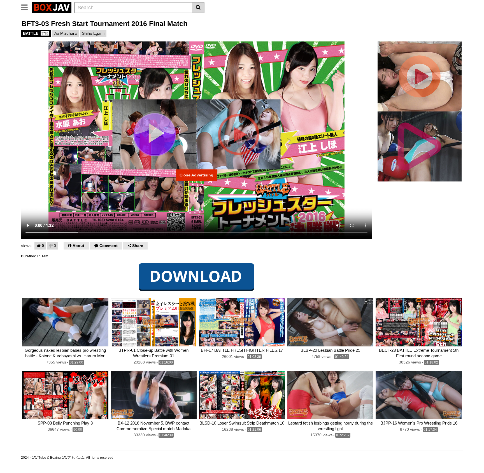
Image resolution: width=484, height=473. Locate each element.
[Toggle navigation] (26, 6)
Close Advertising (196, 175)
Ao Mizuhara (65, 33)
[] (198, 7)
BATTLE (35, 33)
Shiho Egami (93, 33)
